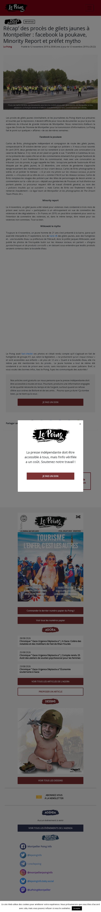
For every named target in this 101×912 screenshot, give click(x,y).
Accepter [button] (76, 908)
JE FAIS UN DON (50, 476)
